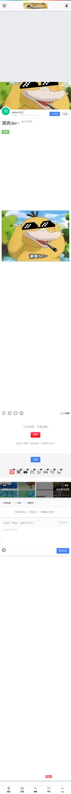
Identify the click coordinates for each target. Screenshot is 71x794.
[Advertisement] (35, 46)
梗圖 (5, 132)
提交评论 (63, 551)
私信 (65, 114)
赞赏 (35, 435)
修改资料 (63, 523)
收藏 (66, 413)
